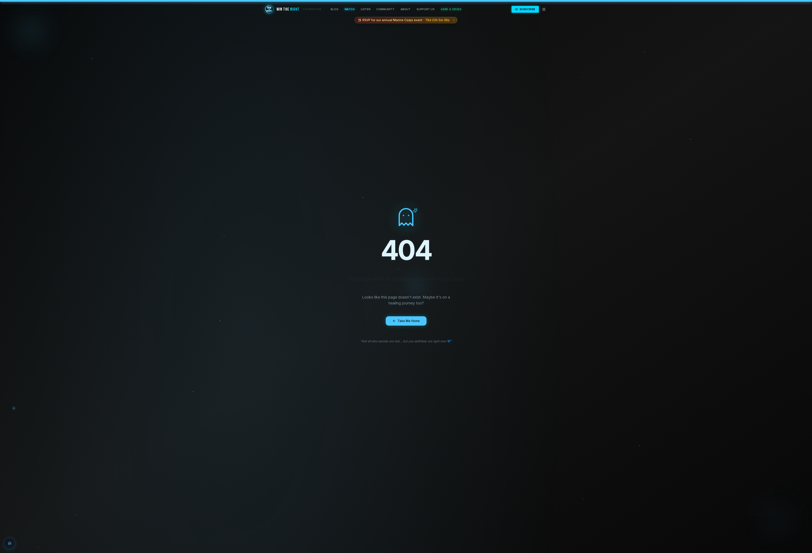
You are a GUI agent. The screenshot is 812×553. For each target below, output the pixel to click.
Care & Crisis (451, 9)
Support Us (426, 9)
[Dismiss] (453, 20)
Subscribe (527, 9)
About (406, 9)
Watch (349, 9)
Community (385, 9)
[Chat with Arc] (10, 543)
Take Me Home (409, 321)
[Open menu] (543, 9)
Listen (366, 9)
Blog (334, 9)
